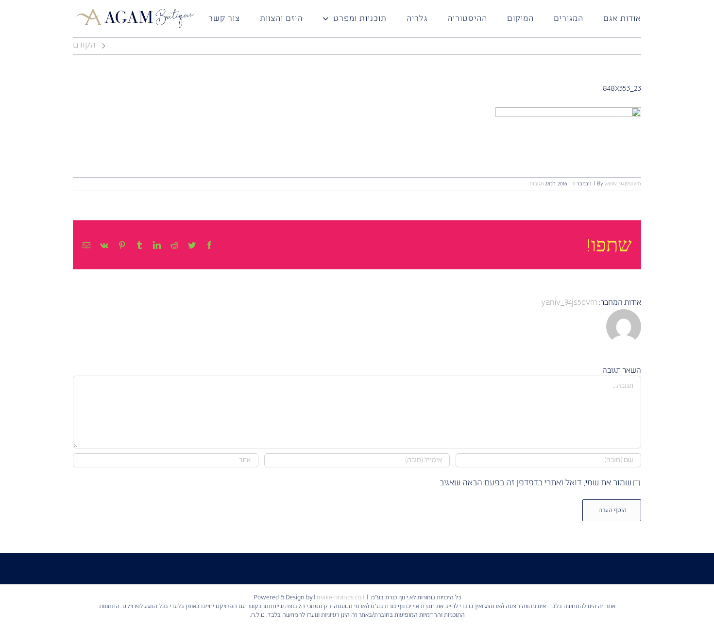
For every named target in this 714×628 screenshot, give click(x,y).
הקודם (84, 45)
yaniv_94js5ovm (622, 184)
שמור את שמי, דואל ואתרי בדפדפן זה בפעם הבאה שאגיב (535, 483)
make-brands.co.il (341, 597)
